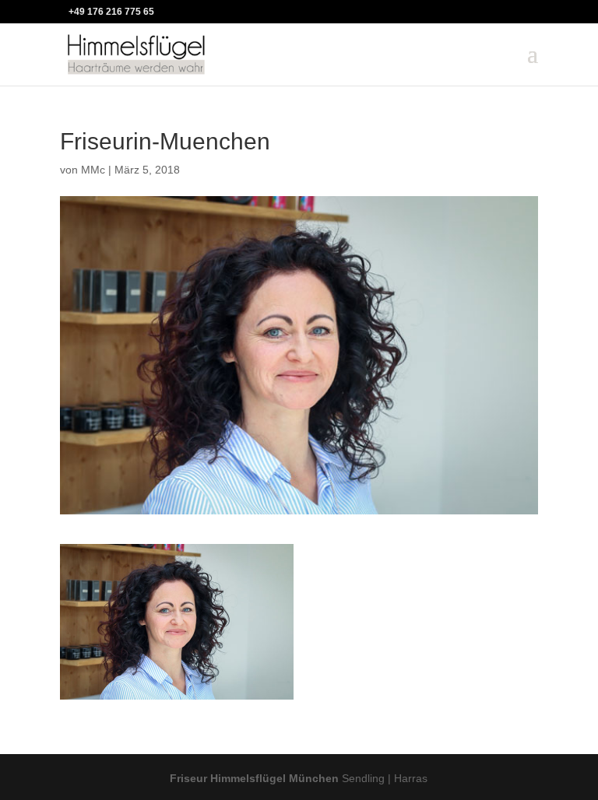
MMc (93, 169)
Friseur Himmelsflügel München (254, 778)
